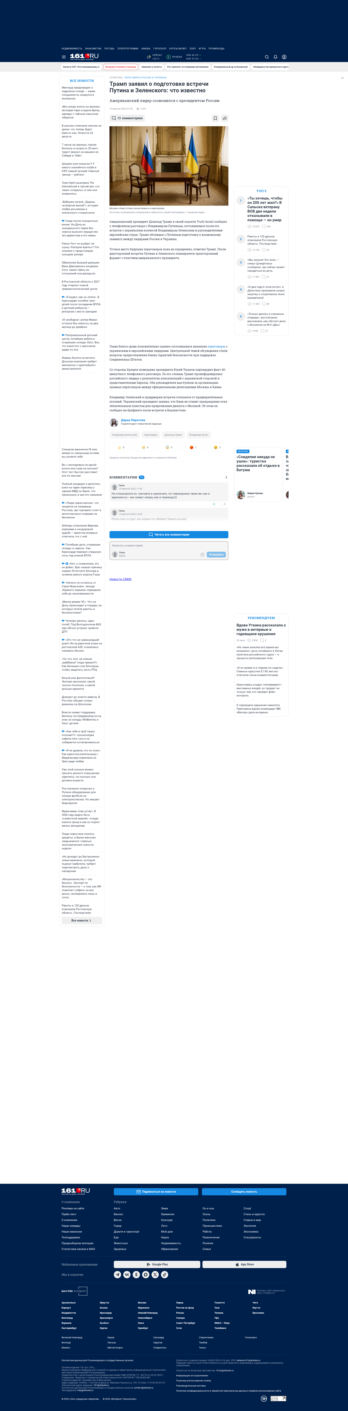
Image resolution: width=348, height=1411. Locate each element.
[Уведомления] (275, 57)
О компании (69, 1220)
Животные (121, 1243)
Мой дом (167, 1231)
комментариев (130, 118)
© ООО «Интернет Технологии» (119, 1399)
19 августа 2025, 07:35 (121, 109)
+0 (214, 504)
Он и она (208, 1208)
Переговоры (150, 434)
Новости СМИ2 (120, 579)
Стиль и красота (254, 1214)
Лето (164, 1225)
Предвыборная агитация (77, 1243)
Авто (117, 1208)
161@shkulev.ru (101, 1385)
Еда (116, 1237)
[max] (145, 1274)
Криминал (167, 1214)
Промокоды (216, 48)
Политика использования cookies (193, 1380)
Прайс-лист (69, 1214)
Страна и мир (252, 1220)
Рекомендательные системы (191, 1386)
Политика (209, 1220)
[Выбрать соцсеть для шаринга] (224, 118)
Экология (250, 1225)
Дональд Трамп (173, 434)
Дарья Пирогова (133, 420)
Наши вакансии (72, 1231)
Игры (202, 48)
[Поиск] (266, 57)
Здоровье (120, 1249)
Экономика (251, 1231)
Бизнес (118, 1214)
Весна (117, 1220)
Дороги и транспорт (126, 1231)
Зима (164, 1208)
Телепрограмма (127, 48)
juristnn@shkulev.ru (144, 1388)
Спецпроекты (252, 1237)
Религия (208, 1243)
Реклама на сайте (73, 1208)
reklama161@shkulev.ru (248, 1360)
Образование (169, 1249)
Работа (207, 1231)
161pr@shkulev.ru (225, 1370)
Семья (207, 1249)
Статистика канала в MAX (78, 1249)
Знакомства (93, 48)
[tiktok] (164, 1274)
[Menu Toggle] (63, 57)
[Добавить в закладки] (215, 118)
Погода (109, 48)
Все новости (82, 81)
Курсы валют (178, 48)
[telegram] (117, 1274)
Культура (167, 1220)
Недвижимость (72, 48)
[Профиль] (284, 57)
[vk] (126, 1274)
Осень (206, 1214)
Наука (165, 1237)
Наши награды (71, 1225)
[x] (155, 1274)
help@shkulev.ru (85, 1390)
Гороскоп (159, 48)
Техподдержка (71, 1237)
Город (117, 1225)
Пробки (175, 57)
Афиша (145, 48)
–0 (224, 504)
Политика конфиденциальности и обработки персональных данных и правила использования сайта (228, 1391)
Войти (122, 556)
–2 (224, 526)
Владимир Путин (198, 434)
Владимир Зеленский (124, 434)
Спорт (247, 1208)
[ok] (136, 1274)
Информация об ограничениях (192, 1375)
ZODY (193, 48)
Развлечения (211, 1237)
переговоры (216, 346)
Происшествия (212, 1225)
